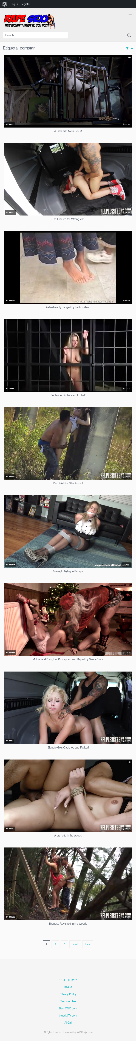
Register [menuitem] (25, 3)
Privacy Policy (68, 994)
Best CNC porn (68, 1008)
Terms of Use (68, 1001)
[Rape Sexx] (29, 21)
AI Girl (68, 1022)
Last (87, 944)
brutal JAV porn (68, 1015)
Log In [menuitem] (14, 3)
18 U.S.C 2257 (68, 980)
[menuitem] (4, 4)
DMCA (68, 987)
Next (75, 944)
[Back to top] (130, 1033)
